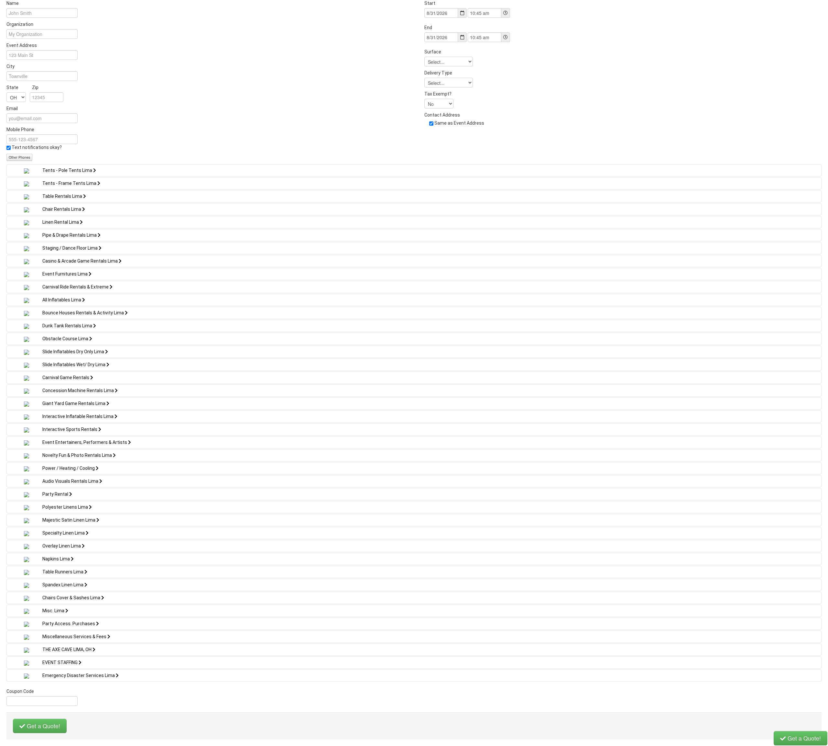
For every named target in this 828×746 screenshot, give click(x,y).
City (10, 66)
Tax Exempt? (438, 93)
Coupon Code (20, 691)
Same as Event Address (459, 123)
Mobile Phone (20, 129)
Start (429, 3)
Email (12, 108)
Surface (432, 51)
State (22, 87)
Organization (19, 24)
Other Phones (19, 157)
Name (12, 3)
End (428, 27)
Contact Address (442, 115)
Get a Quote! (42, 726)
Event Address (21, 45)
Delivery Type (438, 72)
